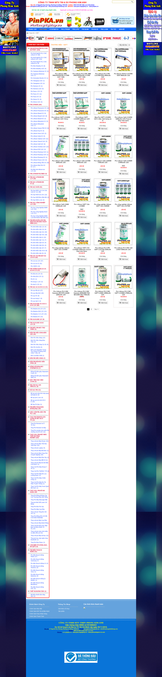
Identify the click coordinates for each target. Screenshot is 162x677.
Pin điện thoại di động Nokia (37, 555)
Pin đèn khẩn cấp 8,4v (38, 242)
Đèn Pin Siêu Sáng (38, 337)
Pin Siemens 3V (37, 86)
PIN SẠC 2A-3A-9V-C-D (39, 287)
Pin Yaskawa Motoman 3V (40, 71)
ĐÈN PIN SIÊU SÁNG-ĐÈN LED (38, 333)
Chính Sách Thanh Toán (36, 616)
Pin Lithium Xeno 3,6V (38, 133)
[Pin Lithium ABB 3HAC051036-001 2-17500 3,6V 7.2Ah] (61, 70)
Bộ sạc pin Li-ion (37, 397)
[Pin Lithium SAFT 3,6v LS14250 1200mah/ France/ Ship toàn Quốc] (82, 245)
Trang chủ (31, 33)
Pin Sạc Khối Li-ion (37, 200)
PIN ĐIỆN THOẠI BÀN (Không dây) (37, 407)
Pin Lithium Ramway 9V (39, 157)
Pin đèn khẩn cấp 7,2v (38, 240)
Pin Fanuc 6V (36, 96)
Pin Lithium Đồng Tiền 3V (40, 162)
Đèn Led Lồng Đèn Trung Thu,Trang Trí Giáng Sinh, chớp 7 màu (38, 351)
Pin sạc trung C (36, 298)
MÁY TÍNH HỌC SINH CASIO (36, 380)
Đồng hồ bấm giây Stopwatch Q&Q (39, 376)
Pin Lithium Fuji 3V (37, 131)
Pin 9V (34, 279)
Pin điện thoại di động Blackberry (37, 583)
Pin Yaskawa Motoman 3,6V (37, 74)
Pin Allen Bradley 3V (38, 66)
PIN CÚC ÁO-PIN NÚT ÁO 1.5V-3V (38, 256)
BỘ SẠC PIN (35, 390)
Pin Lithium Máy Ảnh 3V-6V (38, 166)
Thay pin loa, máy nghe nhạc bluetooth (39, 539)
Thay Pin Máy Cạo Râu (38, 509)
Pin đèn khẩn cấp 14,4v (39, 250)
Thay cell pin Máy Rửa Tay (40, 457)
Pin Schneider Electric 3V (39, 78)
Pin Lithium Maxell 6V (38, 118)
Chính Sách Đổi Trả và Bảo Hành (39, 611)
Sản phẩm (61, 611)
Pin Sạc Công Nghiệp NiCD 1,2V (39, 212)
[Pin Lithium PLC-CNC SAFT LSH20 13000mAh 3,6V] (103, 288)
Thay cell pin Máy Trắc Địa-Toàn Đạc (39, 444)
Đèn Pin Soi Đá (36, 347)
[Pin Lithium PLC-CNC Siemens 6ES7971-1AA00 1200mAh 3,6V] (61, 288)
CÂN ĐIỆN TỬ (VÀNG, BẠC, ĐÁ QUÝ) (38, 545)
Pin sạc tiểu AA (37, 290)
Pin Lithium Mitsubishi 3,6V (37, 124)
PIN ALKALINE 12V (37, 319)
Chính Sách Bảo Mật (35, 608)
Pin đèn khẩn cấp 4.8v (39, 234)
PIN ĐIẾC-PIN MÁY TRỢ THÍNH (37, 328)
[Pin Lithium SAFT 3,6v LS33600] (82, 201)
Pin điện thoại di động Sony (37, 571)
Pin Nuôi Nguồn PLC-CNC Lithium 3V (39, 54)
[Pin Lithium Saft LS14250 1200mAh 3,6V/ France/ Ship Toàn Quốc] (123, 114)
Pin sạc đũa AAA (37, 293)
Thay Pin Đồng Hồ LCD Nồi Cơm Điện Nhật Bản (39, 516)
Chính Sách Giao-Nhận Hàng (38, 614)
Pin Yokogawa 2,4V (38, 83)
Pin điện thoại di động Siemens (37, 566)
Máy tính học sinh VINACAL (35, 385)
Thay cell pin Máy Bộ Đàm (40, 450)
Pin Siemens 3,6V (37, 89)
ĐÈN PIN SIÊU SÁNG (37, 358)
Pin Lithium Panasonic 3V (40, 108)
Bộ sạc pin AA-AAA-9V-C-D (38, 401)
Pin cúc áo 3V (36, 263)
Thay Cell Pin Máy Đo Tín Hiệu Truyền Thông (38, 483)
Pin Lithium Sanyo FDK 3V (40, 128)
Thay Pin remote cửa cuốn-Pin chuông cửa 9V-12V (40, 431)
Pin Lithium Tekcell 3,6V (39, 141)
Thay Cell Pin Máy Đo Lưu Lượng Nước (39, 474)
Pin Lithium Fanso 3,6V (39, 160)
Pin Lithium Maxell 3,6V (39, 116)
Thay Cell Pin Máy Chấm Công (38, 478)
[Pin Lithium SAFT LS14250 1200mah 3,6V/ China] (61, 114)
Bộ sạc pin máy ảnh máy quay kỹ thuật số (40, 394)
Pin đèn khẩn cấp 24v (38, 253)
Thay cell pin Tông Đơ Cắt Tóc (38, 512)
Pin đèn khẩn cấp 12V (38, 248)
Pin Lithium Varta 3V (38, 136)
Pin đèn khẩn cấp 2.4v (38, 229)
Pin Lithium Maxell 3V (38, 113)
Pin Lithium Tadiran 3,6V (39, 139)
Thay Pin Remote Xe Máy (38, 427)
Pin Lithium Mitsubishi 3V (39, 121)
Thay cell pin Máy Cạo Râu (39, 520)
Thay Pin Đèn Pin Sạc (37, 506)
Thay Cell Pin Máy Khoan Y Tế (39, 467)
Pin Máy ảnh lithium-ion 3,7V (38, 170)
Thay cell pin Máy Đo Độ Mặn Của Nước (39, 463)
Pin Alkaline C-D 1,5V (39, 314)
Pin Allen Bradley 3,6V (38, 68)
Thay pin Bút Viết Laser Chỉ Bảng (39, 503)
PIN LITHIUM (36, 104)
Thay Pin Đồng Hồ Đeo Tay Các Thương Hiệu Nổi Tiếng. (39, 496)
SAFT (37, 33)
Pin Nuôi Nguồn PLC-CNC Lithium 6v (39, 62)
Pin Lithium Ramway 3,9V (39, 154)
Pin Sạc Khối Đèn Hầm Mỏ (40, 197)
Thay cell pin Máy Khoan (39, 441)
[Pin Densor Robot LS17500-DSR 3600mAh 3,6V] (123, 70)
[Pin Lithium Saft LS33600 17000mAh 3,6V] (123, 158)
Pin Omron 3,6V (36, 102)
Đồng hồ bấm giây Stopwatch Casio (39, 372)
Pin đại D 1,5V (36, 284)
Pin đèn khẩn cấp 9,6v (38, 245)
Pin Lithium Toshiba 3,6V (40, 147)
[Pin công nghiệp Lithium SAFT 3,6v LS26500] (103, 201)
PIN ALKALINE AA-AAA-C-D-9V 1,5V (38, 304)
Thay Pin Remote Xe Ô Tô (37, 424)
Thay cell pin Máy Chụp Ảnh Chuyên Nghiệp (39, 454)
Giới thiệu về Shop (63, 608)
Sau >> (96, 309)
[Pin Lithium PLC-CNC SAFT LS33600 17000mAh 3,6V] (123, 288)
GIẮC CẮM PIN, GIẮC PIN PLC (38, 412)
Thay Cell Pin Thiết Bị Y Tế (40, 471)
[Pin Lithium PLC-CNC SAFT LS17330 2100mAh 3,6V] (103, 245)
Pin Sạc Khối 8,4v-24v (39, 194)
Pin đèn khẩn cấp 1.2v (38, 227)
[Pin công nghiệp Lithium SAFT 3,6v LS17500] (123, 201)
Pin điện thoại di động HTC (37, 587)
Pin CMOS (35, 266)
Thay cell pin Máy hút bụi (39, 535)
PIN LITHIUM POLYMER (38, 173)
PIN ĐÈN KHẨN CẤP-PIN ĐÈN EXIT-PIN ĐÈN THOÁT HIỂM (38, 221)
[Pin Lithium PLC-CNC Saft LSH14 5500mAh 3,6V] (123, 245)
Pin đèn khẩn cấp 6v (38, 237)
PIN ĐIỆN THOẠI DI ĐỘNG (36, 550)
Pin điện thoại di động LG (39, 563)
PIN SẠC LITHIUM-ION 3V (37, 182)
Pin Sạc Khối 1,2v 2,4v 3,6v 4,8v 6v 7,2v (39, 191)
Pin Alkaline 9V (37, 316)
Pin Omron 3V (36, 99)
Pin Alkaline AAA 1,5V (39, 311)
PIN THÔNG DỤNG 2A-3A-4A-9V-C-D (38, 269)
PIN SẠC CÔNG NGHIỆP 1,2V (37, 203)
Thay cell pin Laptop (38, 448)
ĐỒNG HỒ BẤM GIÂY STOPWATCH (36, 367)
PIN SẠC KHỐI (36, 187)
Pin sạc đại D (36, 301)
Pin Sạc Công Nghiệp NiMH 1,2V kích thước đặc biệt (39, 216)
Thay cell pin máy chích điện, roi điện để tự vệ (39, 532)
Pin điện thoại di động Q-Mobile (38, 579)
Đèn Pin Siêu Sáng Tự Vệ (39, 344)
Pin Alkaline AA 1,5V (38, 308)
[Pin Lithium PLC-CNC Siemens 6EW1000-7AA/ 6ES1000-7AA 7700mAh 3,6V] (82, 288)
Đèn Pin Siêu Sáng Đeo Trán (38, 341)
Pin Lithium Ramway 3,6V (39, 152)
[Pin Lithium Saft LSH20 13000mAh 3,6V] (61, 201)
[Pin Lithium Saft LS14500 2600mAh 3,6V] (61, 158)
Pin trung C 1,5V (37, 282)
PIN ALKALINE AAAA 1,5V (37, 323)
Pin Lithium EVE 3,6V (38, 149)
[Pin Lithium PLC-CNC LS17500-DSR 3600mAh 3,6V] (103, 70)
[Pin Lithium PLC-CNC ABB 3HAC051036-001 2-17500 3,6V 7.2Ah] (82, 70)
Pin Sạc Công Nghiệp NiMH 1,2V (39, 208)
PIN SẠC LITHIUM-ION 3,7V (37, 177)
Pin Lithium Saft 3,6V (38, 144)
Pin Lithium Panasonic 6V (39, 110)
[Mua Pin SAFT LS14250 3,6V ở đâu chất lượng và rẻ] (103, 114)
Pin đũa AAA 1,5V (37, 276)
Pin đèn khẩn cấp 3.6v (39, 232)
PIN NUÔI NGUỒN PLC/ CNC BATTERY (39, 49)
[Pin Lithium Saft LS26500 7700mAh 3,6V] (103, 158)
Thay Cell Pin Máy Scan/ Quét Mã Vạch (40, 487)
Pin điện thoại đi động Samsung (37, 560)
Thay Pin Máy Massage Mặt (39, 500)
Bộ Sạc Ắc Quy (36, 404)
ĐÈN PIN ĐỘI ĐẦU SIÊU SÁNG (37, 362)
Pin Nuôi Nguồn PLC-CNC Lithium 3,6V (39, 58)
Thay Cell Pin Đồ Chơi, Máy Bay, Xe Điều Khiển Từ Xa (39, 527)
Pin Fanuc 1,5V (36, 91)
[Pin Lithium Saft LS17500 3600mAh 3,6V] (82, 158)
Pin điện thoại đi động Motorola (37, 575)
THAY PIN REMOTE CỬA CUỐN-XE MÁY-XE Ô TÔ (38, 418)
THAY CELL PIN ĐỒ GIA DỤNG (37, 491)
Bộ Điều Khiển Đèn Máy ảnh (38, 595)
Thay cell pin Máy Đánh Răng (39, 523)
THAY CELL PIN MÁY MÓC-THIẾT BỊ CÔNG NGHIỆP (38, 436)
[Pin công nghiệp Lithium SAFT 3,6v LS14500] (61, 245)
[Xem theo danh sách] (134, 45)
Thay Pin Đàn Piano (38, 542)
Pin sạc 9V (35, 296)
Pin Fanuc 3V (36, 94)
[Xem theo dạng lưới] (132, 45)
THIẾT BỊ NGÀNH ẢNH (38, 591)
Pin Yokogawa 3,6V (38, 81)
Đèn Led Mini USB (37, 355)
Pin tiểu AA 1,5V (36, 274)
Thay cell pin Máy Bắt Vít (39, 460)
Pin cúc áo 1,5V (37, 261)
